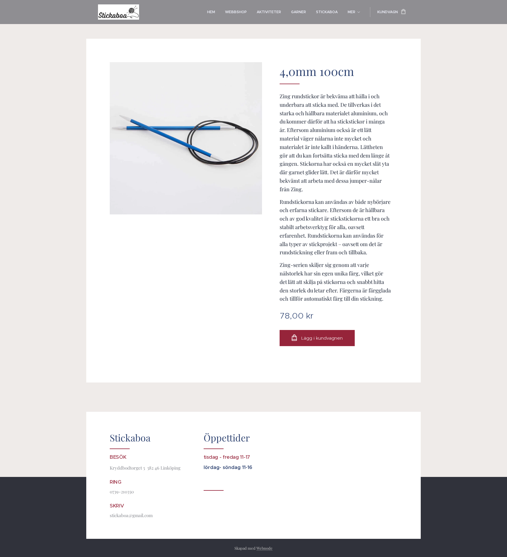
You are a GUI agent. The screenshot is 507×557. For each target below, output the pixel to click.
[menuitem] (211, 12)
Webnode (264, 548)
